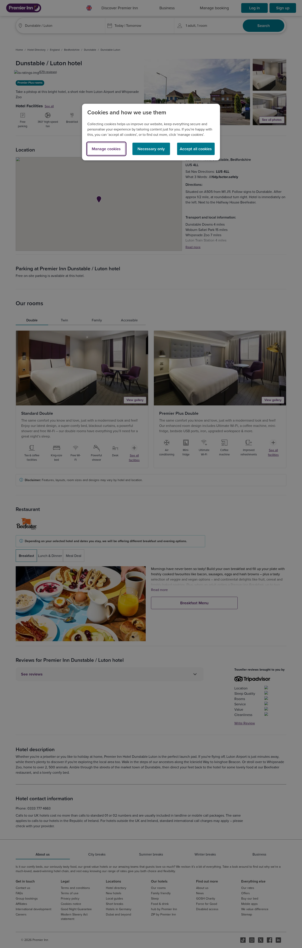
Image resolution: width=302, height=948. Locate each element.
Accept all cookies (196, 148)
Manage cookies (106, 148)
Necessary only (151, 148)
